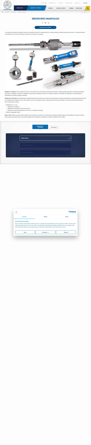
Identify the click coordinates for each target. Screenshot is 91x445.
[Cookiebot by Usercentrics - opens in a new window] (69, 212)
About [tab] (66, 216)
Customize (44, 232)
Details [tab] (45, 216)
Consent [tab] (24, 216)
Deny (25, 232)
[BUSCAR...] (88, 8)
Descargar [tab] (54, 127)
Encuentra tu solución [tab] (40, 127)
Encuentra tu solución (45, 27)
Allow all (66, 232)
